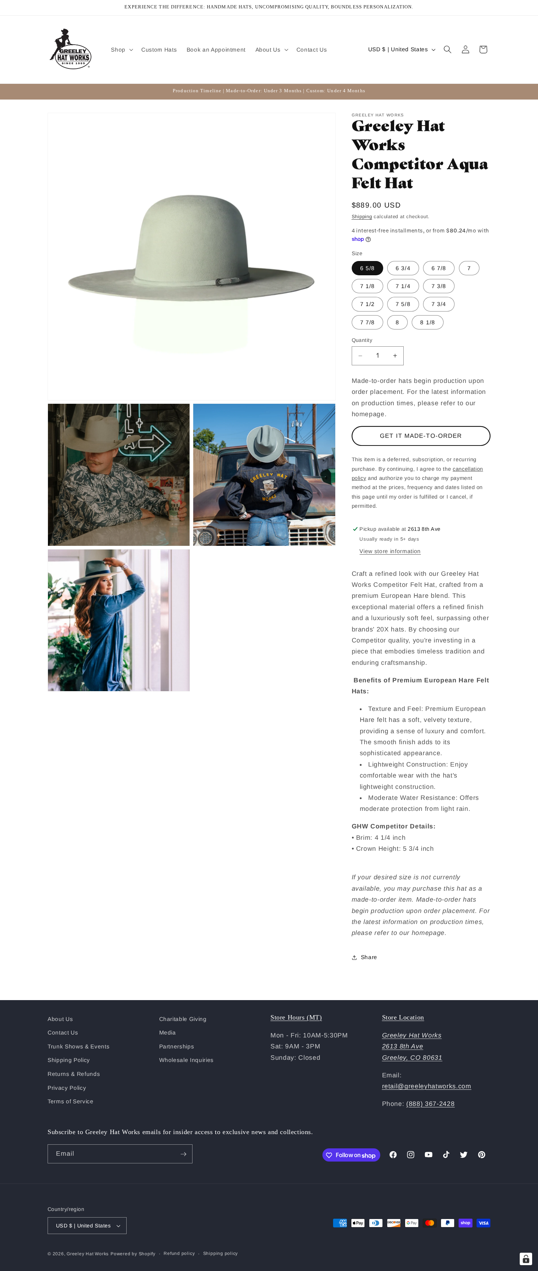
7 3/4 (439, 304)
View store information (390, 551)
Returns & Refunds (74, 1074)
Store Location (403, 1017)
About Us (60, 1019)
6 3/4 (403, 268)
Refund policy (179, 1253)
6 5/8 (367, 268)
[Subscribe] (183, 1154)
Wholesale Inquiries (186, 1060)
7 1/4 (403, 286)
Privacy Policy (67, 1088)
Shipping (362, 216)
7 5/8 (403, 304)
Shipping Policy (69, 1060)
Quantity (362, 340)
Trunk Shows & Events (78, 1046)
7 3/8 (439, 286)
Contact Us (63, 1032)
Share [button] (369, 957)
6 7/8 (439, 268)
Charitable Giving (183, 1019)
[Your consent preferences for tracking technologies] (526, 1259)
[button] (121, 49)
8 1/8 (427, 322)
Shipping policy (220, 1253)
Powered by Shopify (133, 1253)
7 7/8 (367, 322)
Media (167, 1032)
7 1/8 (367, 286)
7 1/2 (367, 304)
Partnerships (176, 1046)
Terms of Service (71, 1102)
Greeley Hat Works (88, 1253)
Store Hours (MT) (296, 1017)
